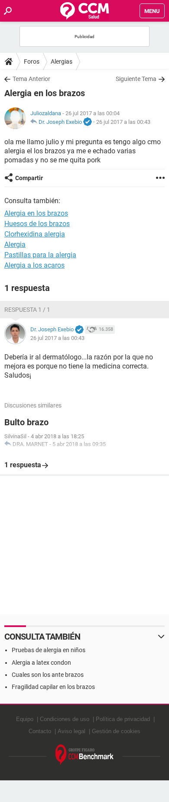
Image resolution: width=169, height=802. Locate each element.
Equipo (24, 719)
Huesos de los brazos (37, 224)
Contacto (40, 731)
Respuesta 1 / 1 (27, 309)
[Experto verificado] (87, 122)
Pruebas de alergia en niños (48, 650)
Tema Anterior (31, 78)
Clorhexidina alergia (34, 234)
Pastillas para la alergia (40, 255)
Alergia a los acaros (34, 265)
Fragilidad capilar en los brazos (53, 686)
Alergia (15, 244)
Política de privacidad (123, 719)
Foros (31, 61)
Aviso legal (71, 731)
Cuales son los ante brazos (48, 674)
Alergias (61, 61)
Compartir (29, 178)
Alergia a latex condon (41, 662)
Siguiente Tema (136, 78)
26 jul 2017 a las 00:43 (123, 122)
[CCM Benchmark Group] (85, 755)
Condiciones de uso (64, 719)
